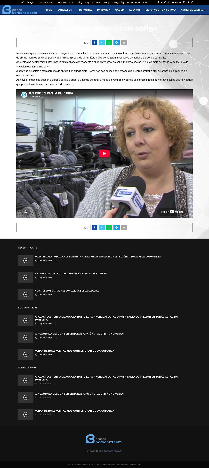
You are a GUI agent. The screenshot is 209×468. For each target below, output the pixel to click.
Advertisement (133, 2)
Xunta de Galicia (192, 9)
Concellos (64, 9)
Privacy (106, 2)
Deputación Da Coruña (160, 9)
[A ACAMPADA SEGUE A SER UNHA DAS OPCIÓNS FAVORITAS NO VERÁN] (25, 277)
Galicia (119, 9)
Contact (146, 2)
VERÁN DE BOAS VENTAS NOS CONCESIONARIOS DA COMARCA (67, 291)
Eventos (135, 9)
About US (96, 2)
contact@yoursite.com (110, 450)
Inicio (49, 9)
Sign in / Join (66, 2)
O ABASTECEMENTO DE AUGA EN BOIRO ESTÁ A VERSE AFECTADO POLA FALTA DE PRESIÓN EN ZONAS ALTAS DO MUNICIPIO (98, 257)
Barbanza (103, 9)
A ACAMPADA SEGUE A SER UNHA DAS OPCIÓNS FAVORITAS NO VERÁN (71, 274)
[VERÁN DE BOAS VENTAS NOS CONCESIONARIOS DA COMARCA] (25, 294)
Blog (80, 2)
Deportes (85, 9)
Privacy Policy (118, 2)
